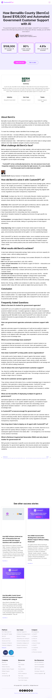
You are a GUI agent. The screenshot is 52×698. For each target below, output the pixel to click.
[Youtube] (30, 691)
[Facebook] (27, 691)
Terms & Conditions (18, 693)
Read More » (5, 560)
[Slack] (20, 691)
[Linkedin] (22, 691)
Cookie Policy (35, 693)
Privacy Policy (27, 693)
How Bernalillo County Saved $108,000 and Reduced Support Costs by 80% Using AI (13, 597)
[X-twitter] (25, 691)
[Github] (32, 691)
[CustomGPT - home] (7, 2)
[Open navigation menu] (49, 2)
